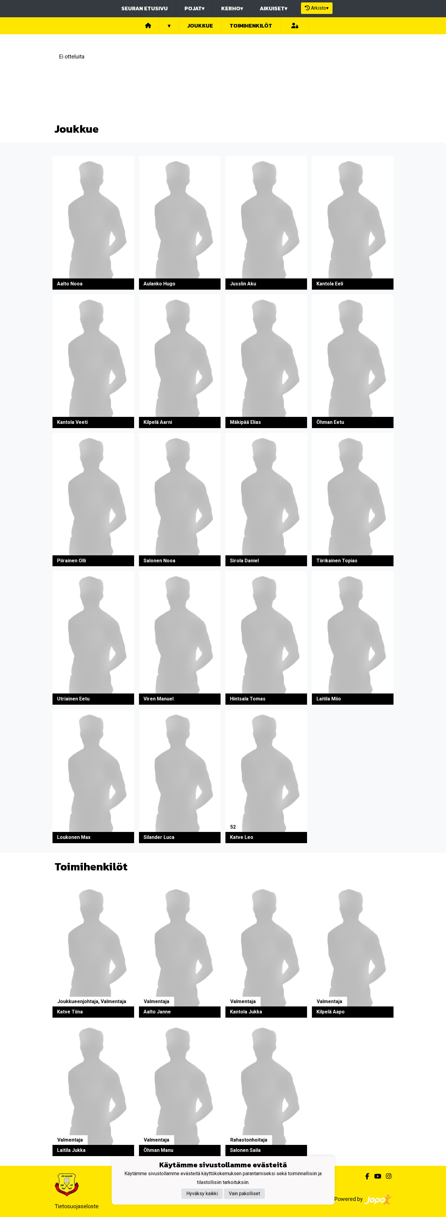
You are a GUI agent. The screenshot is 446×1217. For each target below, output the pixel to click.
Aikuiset (273, 8)
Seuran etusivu (144, 8)
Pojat (194, 8)
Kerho (232, 8)
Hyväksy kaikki (202, 1193)
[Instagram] (386, 1176)
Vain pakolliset (244, 1193)
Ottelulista (70, 80)
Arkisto (320, 8)
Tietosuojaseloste (77, 1206)
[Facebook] (364, 1176)
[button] (93, 223)
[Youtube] (375, 1176)
